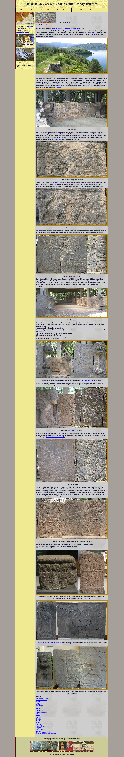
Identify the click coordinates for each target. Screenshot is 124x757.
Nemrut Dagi (40, 726)
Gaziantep (73, 644)
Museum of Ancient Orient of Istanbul (49, 642)
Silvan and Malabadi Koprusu (46, 733)
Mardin (38, 731)
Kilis (37, 714)
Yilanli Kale (39, 708)
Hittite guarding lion (86, 380)
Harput (38, 728)
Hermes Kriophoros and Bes (55, 437)
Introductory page (42, 698)
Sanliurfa (39, 722)
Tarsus (38, 701)
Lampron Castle (41, 700)
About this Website (23, 10)
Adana (58, 139)
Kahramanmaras (41, 712)
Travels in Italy (78, 10)
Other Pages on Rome (54, 10)
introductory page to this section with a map (65, 28)
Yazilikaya (56, 182)
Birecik (38, 715)
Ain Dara (39, 721)
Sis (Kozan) (39, 705)
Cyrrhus (38, 719)
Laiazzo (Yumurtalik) (43, 707)
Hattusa (93, 32)
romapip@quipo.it (22, 32)
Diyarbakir (39, 729)
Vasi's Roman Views (38, 10)
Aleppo (38, 717)
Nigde (89, 598)
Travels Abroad (90, 10)
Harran (38, 724)
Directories (66, 10)
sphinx (73, 430)
